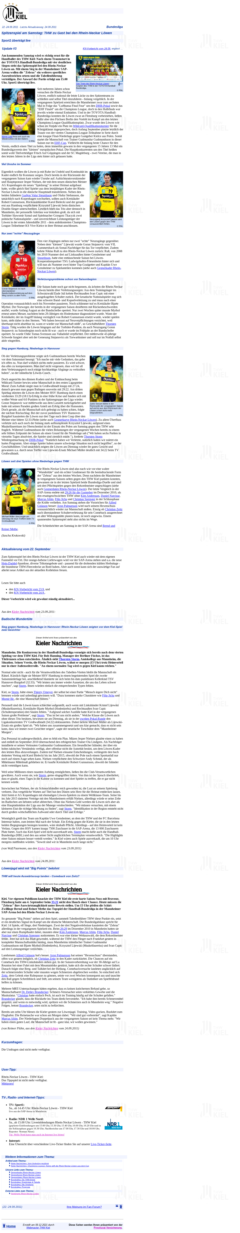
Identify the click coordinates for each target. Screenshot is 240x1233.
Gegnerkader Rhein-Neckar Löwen (26, 1172)
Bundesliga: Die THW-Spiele (23, 1180)
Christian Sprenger (84, 499)
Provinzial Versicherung (108, 1227)
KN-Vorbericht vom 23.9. (29, 589)
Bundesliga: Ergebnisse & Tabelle (25, 1182)
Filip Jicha (61, 499)
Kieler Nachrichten (23, 611)
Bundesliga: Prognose (20, 1187)
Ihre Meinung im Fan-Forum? (84, 1206)
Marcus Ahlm (45, 499)
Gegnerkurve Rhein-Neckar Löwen (75, 419)
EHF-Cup (60, 142)
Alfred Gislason (25, 955)
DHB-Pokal (103, 105)
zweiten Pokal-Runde (93, 718)
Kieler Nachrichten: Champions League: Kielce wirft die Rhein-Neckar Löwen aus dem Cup (50, 1166)
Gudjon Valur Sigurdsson (37, 195)
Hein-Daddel (9, 563)
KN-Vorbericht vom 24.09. (97, 48)
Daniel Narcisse (110, 495)
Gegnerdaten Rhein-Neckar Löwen (65, 489)
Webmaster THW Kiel (38, 1227)
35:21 (54, 902)
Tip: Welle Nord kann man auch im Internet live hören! (36, 1134)
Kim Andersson (90, 495)
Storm (22, 685)
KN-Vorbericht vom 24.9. (29, 592)
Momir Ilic (8, 698)
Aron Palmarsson (67, 505)
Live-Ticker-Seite (101, 1144)
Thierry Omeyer (43, 692)
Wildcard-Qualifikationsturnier (91, 126)
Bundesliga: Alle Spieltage (22, 1185)
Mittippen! (8, 1083)
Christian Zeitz (113, 509)
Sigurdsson (43, 257)
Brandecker (8, 998)
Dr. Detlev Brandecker (35, 992)
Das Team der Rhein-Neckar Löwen (92, 83)
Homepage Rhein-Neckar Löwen (25, 1194)
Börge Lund (7, 136)
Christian (23, 995)
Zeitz (5, 975)
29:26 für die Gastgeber (79, 492)
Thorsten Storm (93, 436)
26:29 (63, 928)
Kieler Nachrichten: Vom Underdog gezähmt (30, 1163)
